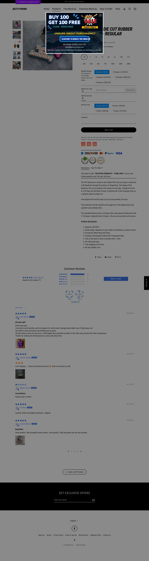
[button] (100, 15)
